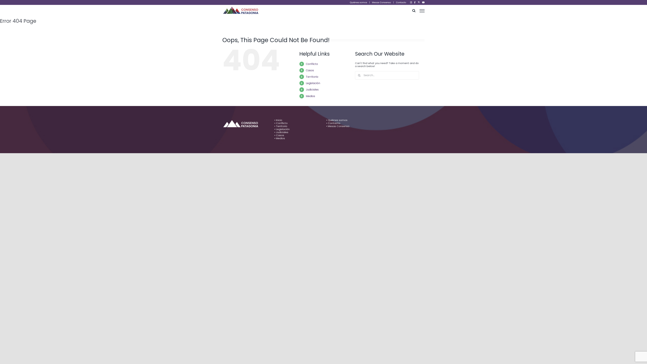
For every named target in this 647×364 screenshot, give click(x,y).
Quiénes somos (358, 2)
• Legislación (282, 129)
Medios (310, 96)
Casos (310, 70)
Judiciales (312, 90)
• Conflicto (281, 123)
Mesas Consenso (381, 2)
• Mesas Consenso (337, 126)
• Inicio (278, 120)
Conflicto (312, 64)
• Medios (279, 138)
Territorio (312, 77)
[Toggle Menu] (422, 10)
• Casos (279, 135)
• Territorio (280, 126)
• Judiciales (281, 132)
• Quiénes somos (336, 120)
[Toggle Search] (413, 10)
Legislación (313, 83)
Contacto (401, 2)
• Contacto (333, 123)
